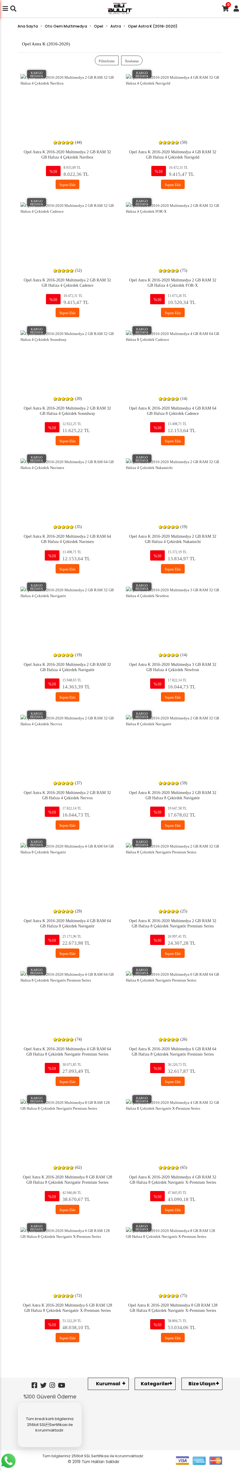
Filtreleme (107, 60)
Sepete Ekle (67, 184)
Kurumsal (108, 1383)
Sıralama (132, 60)
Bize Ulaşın (201, 1383)
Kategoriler (155, 1383)
